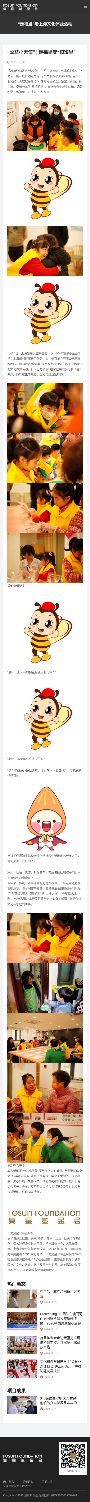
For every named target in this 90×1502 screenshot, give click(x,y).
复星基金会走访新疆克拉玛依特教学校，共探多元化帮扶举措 (60, 1342)
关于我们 (8, 1481)
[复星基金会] (20, 7)
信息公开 (47, 1481)
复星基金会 (31, 1495)
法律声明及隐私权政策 (16, 1486)
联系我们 (27, 1481)
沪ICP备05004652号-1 (63, 1495)
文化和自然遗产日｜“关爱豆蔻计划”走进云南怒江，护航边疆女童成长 (60, 1366)
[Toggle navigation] (85, 7)
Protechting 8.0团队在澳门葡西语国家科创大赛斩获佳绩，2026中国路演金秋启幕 (61, 1318)
